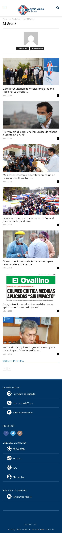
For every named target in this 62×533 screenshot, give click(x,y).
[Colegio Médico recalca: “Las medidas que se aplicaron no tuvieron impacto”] (31, 287)
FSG (15, 467)
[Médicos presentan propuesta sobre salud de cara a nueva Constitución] (31, 158)
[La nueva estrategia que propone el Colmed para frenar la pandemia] (31, 201)
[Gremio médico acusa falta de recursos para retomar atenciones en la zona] (31, 244)
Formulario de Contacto (24, 394)
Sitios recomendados (23, 412)
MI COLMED (19, 449)
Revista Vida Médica (22, 496)
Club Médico (19, 477)
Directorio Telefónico (23, 403)
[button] (58, 8)
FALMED (17, 458)
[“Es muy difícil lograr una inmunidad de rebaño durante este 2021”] (31, 115)
